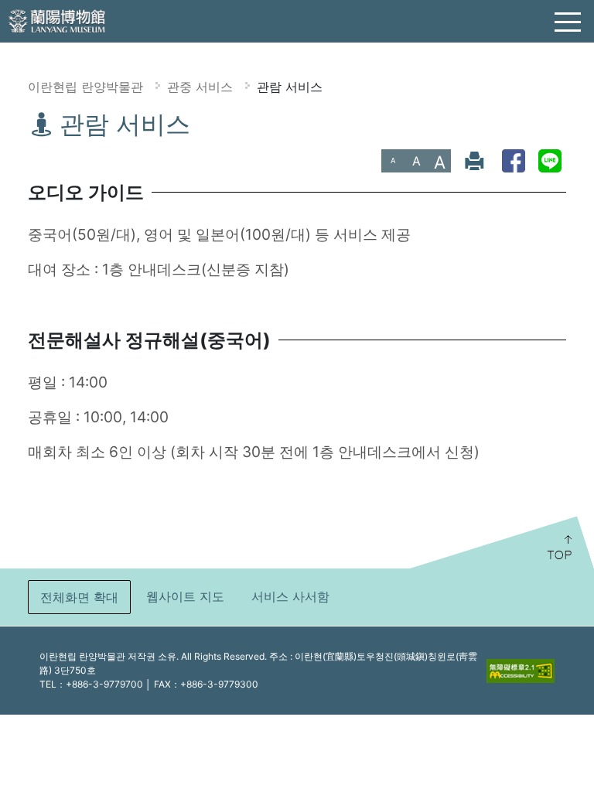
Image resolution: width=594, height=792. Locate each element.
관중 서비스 (200, 86)
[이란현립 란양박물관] (58, 20)
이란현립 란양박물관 (85, 86)
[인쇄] (474, 160)
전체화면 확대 (79, 597)
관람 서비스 (290, 86)
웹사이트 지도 (185, 596)
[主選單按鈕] (568, 22)
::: (6, 120)
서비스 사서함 (290, 596)
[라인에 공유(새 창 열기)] (550, 160)
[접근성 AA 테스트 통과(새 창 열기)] (520, 671)
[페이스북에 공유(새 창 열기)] (513, 160)
